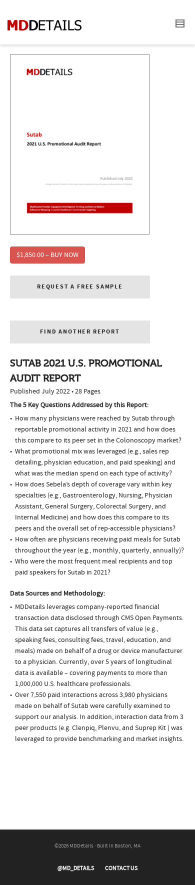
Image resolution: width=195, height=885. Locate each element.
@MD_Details (76, 868)
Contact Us (121, 868)
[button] (80, 287)
